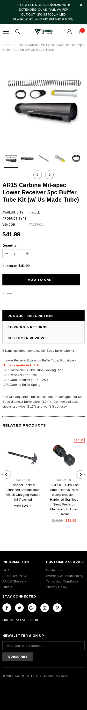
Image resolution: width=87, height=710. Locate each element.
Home (6, 45)
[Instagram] (44, 607)
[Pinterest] (57, 607)
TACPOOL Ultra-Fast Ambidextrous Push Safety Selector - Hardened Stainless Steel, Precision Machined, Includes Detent (64, 499)
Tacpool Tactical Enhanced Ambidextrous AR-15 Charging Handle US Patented (23, 492)
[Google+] (32, 607)
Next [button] (49, 175)
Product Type (14, 218)
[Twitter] (19, 607)
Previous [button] (37, 175)
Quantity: (9, 245)
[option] (43, 101)
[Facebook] (6, 607)
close (81, 5)
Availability (12, 212)
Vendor (8, 224)
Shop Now (64, 19)
